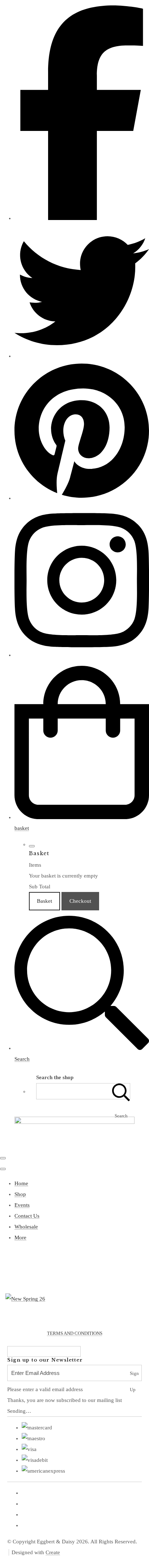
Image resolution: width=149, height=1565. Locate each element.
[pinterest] (81, 498)
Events (22, 1205)
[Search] (121, 1091)
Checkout (80, 901)
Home (21, 1183)
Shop (20, 1194)
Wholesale (26, 1227)
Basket (44, 901)
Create (53, 1552)
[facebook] (81, 218)
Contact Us (26, 1216)
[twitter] (81, 356)
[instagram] (81, 655)
